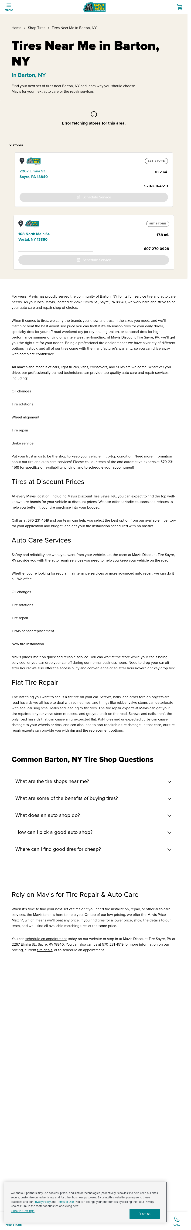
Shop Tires (36, 28)
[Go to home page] (94, 7)
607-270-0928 (156, 249)
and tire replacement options (99, 730)
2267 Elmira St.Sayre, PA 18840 (34, 174)
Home (16, 28)
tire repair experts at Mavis (127, 708)
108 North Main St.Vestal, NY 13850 (34, 237)
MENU (9, 10)
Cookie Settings (22, 1211)
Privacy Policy (42, 1202)
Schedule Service (97, 197)
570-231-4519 (156, 186)
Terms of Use (65, 1202)
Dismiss (144, 1214)
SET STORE (156, 161)
